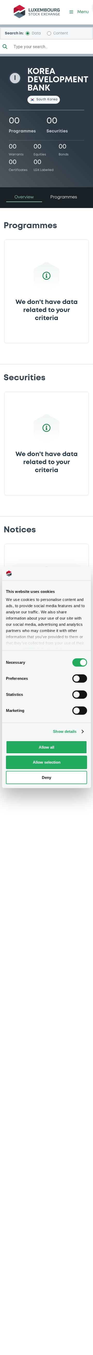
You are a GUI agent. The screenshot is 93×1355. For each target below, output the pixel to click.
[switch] (79, 678)
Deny (46, 777)
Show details (64, 731)
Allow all (46, 747)
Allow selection (46, 762)
